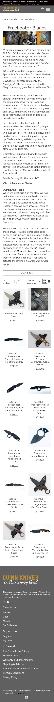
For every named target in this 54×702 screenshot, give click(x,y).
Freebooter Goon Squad (14, 315)
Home (5, 19)
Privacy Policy (10, 677)
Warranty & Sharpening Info (18, 659)
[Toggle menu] (48, 9)
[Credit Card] (26, 697)
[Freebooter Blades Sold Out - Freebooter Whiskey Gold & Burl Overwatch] (39, 530)
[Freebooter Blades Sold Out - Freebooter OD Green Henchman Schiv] (14, 484)
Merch (6, 621)
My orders (8, 640)
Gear (5, 616)
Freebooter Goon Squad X (40, 315)
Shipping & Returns (13, 664)
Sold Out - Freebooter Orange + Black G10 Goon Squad (39, 503)
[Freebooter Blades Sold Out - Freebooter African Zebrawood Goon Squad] (39, 339)
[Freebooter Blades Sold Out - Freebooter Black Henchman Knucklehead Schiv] (39, 387)
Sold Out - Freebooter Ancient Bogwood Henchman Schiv (14, 358)
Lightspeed (20, 693)
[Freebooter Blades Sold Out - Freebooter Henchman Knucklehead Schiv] (14, 436)
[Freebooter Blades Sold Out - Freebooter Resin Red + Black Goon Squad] (14, 530)
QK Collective (10, 625)
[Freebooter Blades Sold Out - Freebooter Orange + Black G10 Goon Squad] (39, 484)
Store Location (10, 655)
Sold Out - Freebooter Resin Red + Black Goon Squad (14, 549)
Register (7, 636)
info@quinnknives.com (25, 251)
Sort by (18, 281)
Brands (14, 19)
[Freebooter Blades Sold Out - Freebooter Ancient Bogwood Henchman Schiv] (14, 339)
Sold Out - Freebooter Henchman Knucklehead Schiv (14, 456)
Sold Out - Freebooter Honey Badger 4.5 (39, 453)
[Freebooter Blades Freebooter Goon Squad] (14, 299)
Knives (6, 612)
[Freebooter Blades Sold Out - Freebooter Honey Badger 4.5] (39, 436)
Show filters (27, 273)
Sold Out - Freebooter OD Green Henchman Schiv (14, 503)
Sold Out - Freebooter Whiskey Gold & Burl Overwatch (40, 549)
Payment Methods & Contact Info (20, 668)
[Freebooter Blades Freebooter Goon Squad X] (39, 299)
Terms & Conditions (13, 672)
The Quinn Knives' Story (16, 651)
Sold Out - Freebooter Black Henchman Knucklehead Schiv (40, 407)
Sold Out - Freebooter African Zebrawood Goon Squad (40, 359)
